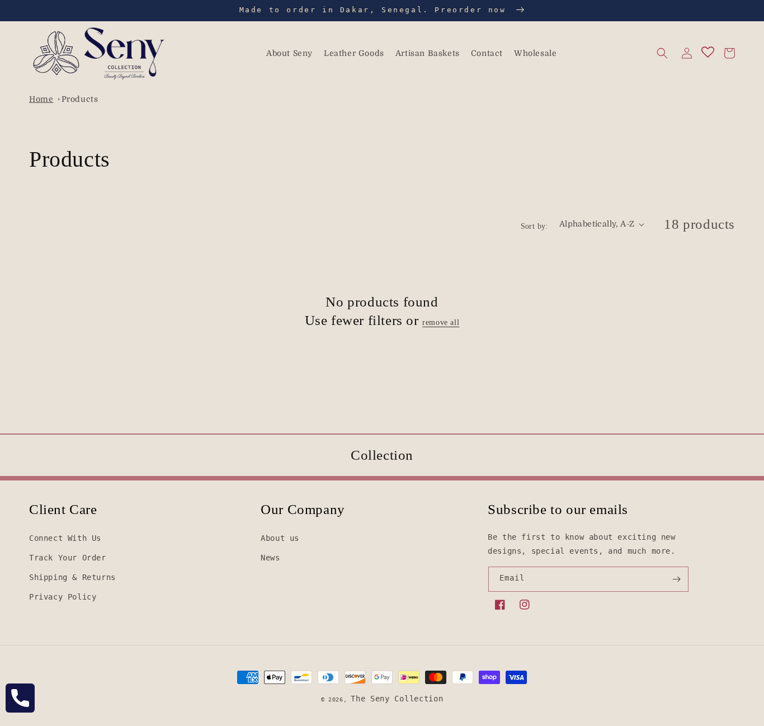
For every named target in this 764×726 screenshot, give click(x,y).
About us (280, 538)
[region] (382, 10)
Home (41, 99)
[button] (662, 53)
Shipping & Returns (72, 577)
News (270, 557)
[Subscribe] (676, 579)
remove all (440, 322)
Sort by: (534, 226)
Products (80, 99)
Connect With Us (65, 538)
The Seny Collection (397, 698)
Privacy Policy (62, 596)
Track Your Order (67, 557)
